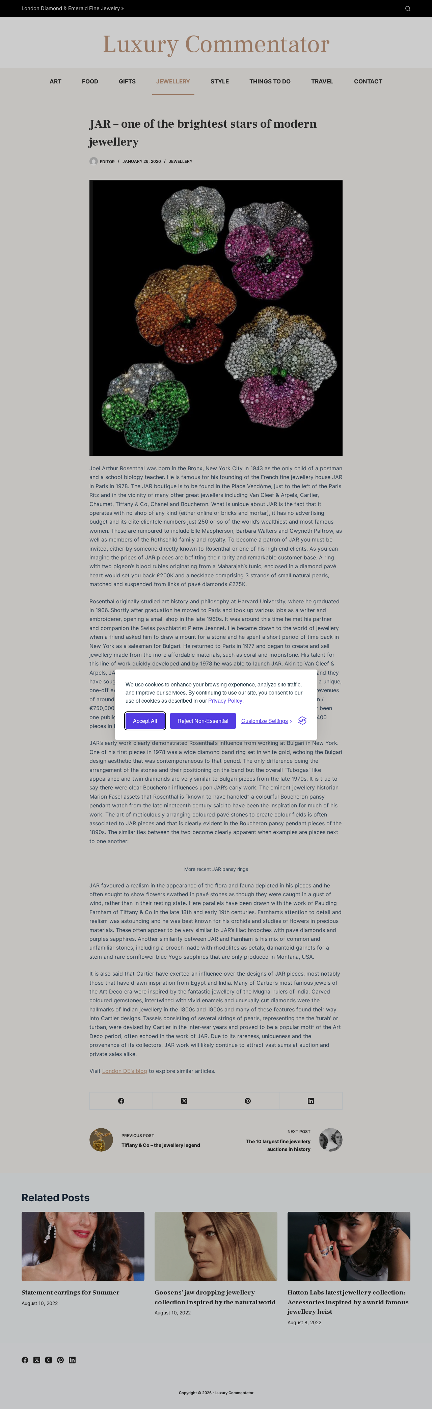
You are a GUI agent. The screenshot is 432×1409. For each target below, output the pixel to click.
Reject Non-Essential (203, 721)
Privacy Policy (225, 700)
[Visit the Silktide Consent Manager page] (302, 720)
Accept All (145, 721)
